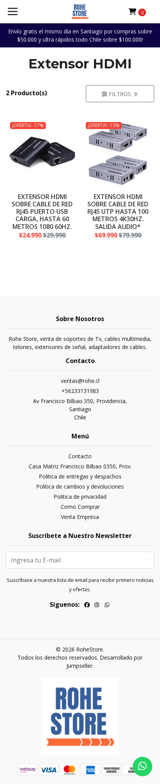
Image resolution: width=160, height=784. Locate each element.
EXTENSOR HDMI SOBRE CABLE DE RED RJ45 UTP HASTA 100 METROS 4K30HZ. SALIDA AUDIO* (117, 211)
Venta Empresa (80, 516)
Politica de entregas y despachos (80, 476)
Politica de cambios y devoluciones (80, 486)
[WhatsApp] (107, 606)
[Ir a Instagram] (96, 606)
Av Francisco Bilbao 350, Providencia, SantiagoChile (80, 409)
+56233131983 (80, 391)
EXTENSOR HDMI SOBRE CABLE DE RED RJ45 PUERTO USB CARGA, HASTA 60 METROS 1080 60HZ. (42, 211)
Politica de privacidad (80, 496)
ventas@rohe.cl (80, 380)
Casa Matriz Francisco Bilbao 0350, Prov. (80, 466)
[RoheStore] (80, 11)
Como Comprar (80, 506)
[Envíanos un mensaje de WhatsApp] (142, 766)
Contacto (80, 456)
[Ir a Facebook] (87, 606)
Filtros (121, 94)
